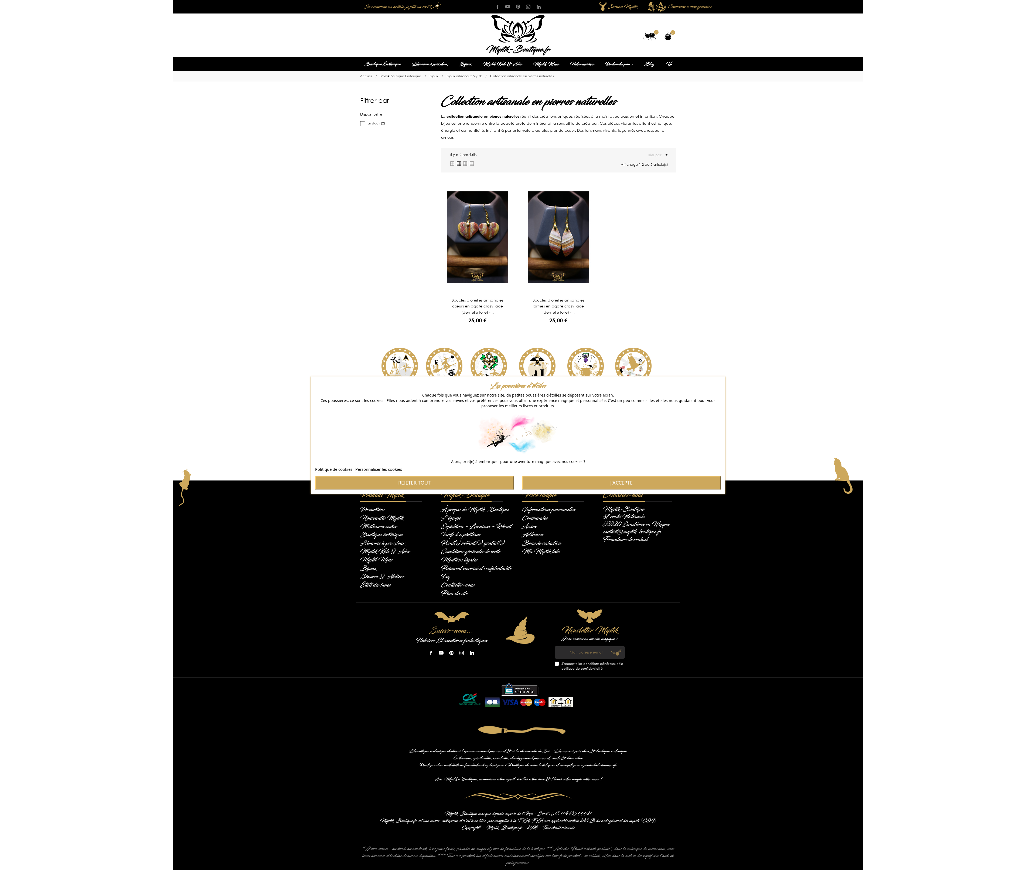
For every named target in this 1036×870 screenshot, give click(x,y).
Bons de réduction (541, 543)
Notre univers (582, 64)
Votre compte (539, 495)
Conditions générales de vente (470, 551)
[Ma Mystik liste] (649, 36)
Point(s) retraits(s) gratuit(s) (473, 543)
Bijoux (465, 64)
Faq (445, 576)
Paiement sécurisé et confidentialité (476, 568)
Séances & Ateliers (382, 576)
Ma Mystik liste (541, 551)
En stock (376, 123)
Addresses (532, 534)
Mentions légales (459, 560)
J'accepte (621, 482)
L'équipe (451, 518)
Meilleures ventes (378, 526)
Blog (649, 64)
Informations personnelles (548, 509)
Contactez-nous (457, 585)
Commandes (534, 518)
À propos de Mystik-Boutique (475, 509)
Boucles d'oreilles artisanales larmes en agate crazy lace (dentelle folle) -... (558, 306)
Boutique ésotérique (381, 534)
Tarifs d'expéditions (460, 534)
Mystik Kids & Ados (502, 64)
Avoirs (529, 526)
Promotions (372, 509)
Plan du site (454, 593)
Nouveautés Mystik (381, 518)
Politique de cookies (333, 469)
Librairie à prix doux (429, 64)
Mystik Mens (546, 64)
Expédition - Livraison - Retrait (476, 526)
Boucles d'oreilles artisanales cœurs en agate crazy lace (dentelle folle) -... (477, 306)
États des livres (375, 585)
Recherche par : (619, 64)
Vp (669, 64)
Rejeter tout (414, 482)
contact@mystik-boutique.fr (632, 531)
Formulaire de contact (625, 539)
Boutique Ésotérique (382, 64)
